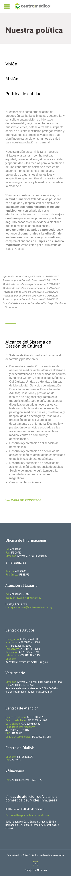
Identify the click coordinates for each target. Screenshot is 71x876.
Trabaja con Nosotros (35, 870)
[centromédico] (33, 6)
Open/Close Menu (7, 6)
